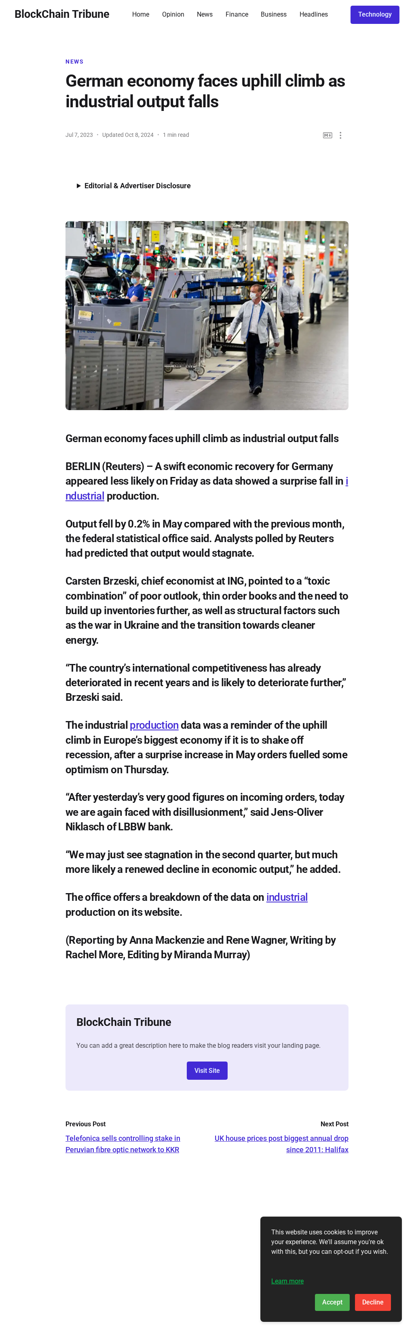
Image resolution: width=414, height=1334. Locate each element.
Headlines (314, 14)
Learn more (287, 1281)
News (205, 14)
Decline (373, 1302)
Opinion (173, 14)
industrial (287, 897)
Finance (237, 14)
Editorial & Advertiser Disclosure (137, 185)
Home (140, 14)
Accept (332, 1302)
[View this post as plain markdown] (327, 135)
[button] (340, 135)
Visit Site (207, 1070)
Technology (375, 14)
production (154, 725)
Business (274, 14)
